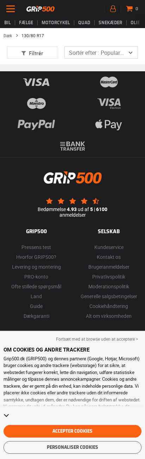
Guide (36, 306)
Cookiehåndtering (108, 306)
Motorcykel (56, 22)
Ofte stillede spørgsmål (36, 286)
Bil (7, 22)
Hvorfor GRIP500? (36, 257)
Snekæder (110, 22)
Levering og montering (36, 266)
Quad (84, 22)
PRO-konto (36, 276)
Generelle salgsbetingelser (109, 296)
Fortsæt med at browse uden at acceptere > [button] (97, 339)
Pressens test (36, 247)
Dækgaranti (36, 316)
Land (36, 296)
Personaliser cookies (72, 447)
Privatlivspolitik (108, 276)
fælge (26, 22)
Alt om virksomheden (109, 316)
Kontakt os (109, 257)
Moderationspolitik (108, 286)
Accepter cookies (72, 431)
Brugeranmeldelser (109, 266)
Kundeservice (109, 247)
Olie (135, 22)
